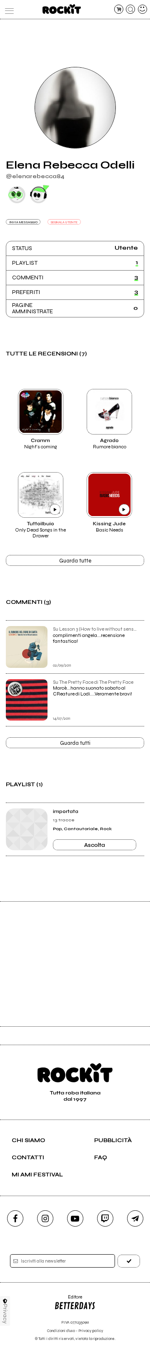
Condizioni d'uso (61, 1331)
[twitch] (105, 1218)
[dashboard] (142, 9)
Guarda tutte (75, 560)
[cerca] (130, 9)
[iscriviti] (129, 1261)
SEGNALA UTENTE (64, 222)
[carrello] (118, 9)
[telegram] (135, 1218)
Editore (68, 1300)
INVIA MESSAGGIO (23, 222)
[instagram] (45, 1218)
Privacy (5, 1314)
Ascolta (94, 845)
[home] (61, 9)
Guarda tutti (75, 743)
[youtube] (75, 1218)
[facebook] (15, 1218)
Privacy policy (90, 1331)
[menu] (7, 9)
